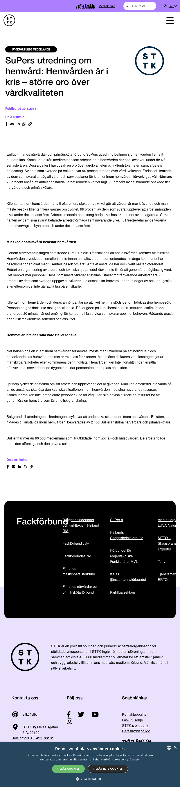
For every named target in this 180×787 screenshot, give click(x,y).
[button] (90, 779)
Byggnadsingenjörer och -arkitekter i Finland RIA (81, 525)
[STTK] (9, 20)
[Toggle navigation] (170, 20)
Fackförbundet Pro (77, 555)
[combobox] (139, 6)
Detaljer (135, 759)
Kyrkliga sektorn (122, 592)
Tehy (161, 561)
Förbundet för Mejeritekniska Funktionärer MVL (124, 556)
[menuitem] (172, 6)
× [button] (175, 747)
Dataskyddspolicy (136, 730)
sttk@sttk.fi (31, 714)
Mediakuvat (107, 6)
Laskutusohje (132, 719)
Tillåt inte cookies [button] (108, 769)
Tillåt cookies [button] (68, 769)
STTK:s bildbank (135, 725)
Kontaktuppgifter (135, 714)
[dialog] (90, 764)
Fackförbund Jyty (76, 543)
